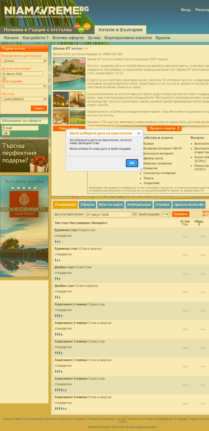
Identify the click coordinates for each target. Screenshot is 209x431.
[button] (138, 133)
